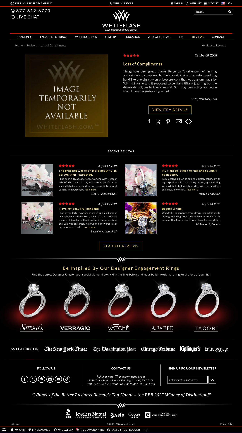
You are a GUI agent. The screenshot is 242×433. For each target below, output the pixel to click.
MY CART (213, 3)
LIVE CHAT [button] (28, 16)
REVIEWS (198, 36)
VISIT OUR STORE (123, 3)
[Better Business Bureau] (68, 416)
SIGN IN (178, 3)
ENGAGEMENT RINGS (53, 36)
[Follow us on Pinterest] (42, 381)
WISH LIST (196, 3)
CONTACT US (121, 368)
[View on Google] (134, 416)
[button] (13, 17)
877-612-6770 (33, 10)
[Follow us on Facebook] (25, 381)
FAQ (182, 36)
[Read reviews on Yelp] (117, 416)
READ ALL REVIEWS (121, 246)
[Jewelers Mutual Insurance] (91, 416)
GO (212, 379)
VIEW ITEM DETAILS (170, 110)
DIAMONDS (25, 36)
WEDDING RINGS (86, 36)
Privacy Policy (226, 424)
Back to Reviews (216, 45)
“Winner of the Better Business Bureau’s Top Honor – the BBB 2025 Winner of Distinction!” (121, 394)
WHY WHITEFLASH (159, 36)
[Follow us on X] (33, 381)
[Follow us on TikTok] (67, 381)
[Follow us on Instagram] (50, 381)
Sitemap (15, 424)
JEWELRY (111, 36)
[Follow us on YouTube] (59, 381)
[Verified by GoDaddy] (161, 416)
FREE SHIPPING (34, 3)
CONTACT (218, 36)
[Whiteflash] (121, 20)
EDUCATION (132, 36)
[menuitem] (25, 37)
